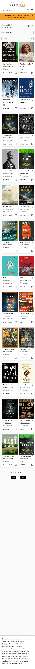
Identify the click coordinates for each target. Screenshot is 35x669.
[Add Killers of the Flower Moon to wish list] (32, 322)
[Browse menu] (32, 10)
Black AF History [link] (25, 420)
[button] (28, 26)
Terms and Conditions (9, 641)
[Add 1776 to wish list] (32, 287)
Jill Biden (23, 66)
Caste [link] (21, 135)
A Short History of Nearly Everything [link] (25, 100)
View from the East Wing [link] (25, 64)
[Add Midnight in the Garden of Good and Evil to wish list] (32, 358)
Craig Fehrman (9, 458)
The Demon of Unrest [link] (9, 314)
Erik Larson (8, 316)
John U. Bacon (9, 138)
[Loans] (28, 10)
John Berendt (24, 351)
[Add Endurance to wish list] (16, 108)
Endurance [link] (6, 100)
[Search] (2, 10)
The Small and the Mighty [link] (25, 385)
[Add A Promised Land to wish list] (16, 180)
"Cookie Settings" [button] (16, 656)
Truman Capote (9, 209)
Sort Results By (6, 33)
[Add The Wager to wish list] (16, 251)
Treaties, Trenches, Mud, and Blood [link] (9, 349)
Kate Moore (24, 173)
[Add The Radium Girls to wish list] (32, 180)
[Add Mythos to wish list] (16, 287)
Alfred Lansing (9, 102)
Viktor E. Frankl (9, 387)
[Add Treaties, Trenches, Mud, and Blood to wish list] (16, 358)
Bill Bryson (24, 102)
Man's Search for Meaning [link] (9, 385)
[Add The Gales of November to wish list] (16, 144)
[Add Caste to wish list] (32, 144)
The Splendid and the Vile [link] (9, 420)
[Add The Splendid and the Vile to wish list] (16, 429)
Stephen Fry (8, 280)
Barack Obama (9, 173)
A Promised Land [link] (8, 171)
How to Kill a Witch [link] (25, 242)
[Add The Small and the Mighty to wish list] (32, 394)
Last (23, 477)
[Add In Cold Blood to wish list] (16, 215)
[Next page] (25, 473)
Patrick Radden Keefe (10, 66)
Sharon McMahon (26, 387)
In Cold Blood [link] (7, 207)
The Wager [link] (6, 242)
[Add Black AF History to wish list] (32, 429)
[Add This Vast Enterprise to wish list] (16, 465)
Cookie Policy (17, 663)
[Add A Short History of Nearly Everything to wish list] (32, 108)
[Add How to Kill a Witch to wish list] (32, 251)
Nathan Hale (8, 351)
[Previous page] (11, 473)
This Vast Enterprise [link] (9, 456)
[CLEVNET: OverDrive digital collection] (17, 4)
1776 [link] (21, 278)
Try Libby (8, 15)
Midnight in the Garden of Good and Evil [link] (25, 349)
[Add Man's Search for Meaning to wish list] (16, 394)
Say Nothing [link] (7, 64)
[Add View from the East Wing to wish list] (32, 73)
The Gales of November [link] (9, 135)
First (13, 477)
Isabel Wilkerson (25, 138)
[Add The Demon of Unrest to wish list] (16, 322)
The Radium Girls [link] (25, 171)
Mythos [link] (5, 278)
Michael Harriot (25, 423)
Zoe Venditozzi (25, 245)
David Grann (8, 245)
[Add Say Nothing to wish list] (16, 73)
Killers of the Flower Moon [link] (25, 314)
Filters (5, 38)
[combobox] (13, 10)
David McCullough (26, 280)
